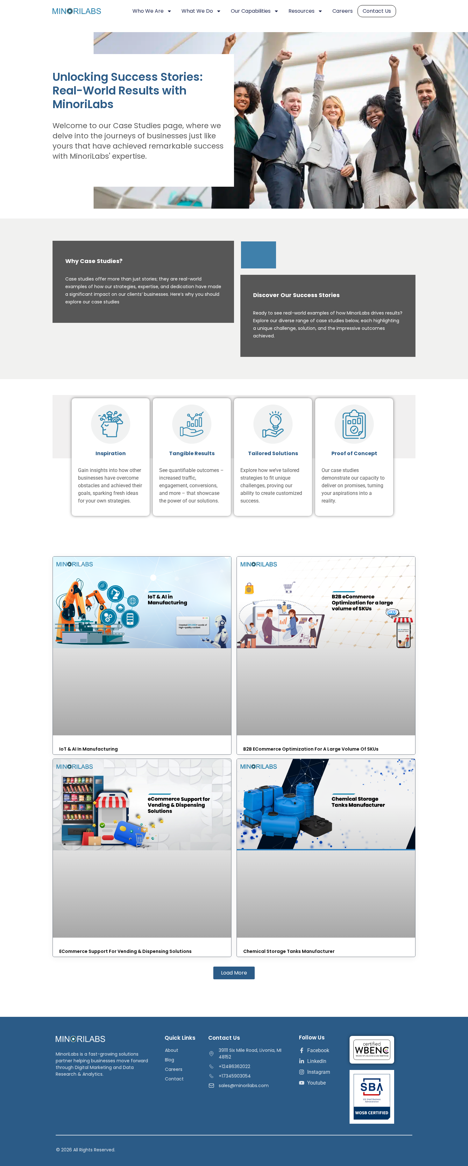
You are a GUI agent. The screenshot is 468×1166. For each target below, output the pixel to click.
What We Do (197, 11)
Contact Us (377, 11)
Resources (301, 11)
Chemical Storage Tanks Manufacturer (289, 951)
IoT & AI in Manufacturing (88, 749)
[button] (234, 973)
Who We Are (148, 11)
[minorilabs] (83, 11)
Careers (342, 11)
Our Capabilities (251, 11)
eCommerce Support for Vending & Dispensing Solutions (125, 951)
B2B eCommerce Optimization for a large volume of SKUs (311, 749)
